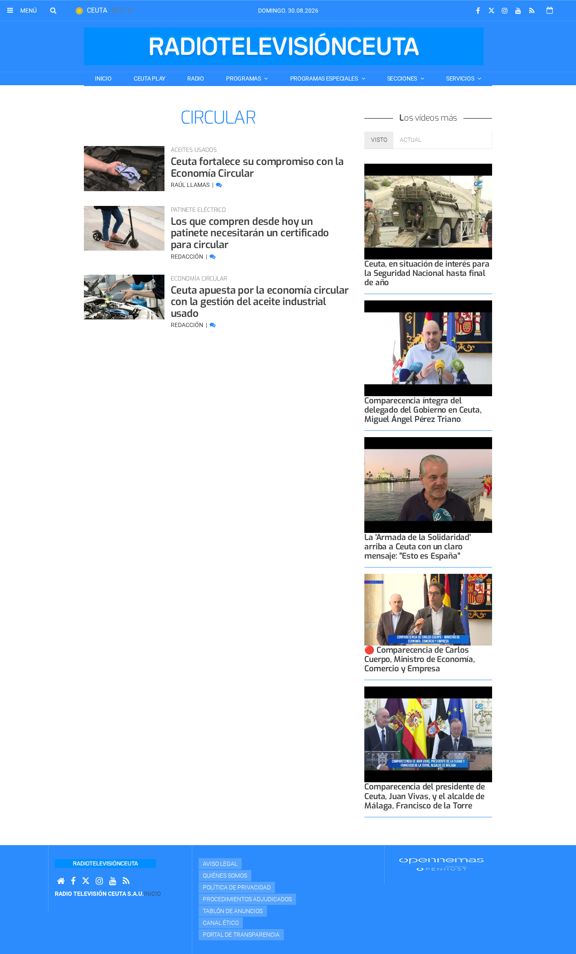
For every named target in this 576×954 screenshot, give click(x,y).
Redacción (188, 256)
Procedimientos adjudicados (247, 899)
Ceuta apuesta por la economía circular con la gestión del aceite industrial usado (260, 302)
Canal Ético (221, 922)
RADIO (195, 78)
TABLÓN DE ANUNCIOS (233, 911)
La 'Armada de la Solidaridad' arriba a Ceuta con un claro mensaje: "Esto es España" (417, 546)
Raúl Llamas (191, 184)
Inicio (103, 78)
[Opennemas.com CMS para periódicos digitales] (441, 863)
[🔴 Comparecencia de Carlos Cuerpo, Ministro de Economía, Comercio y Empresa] (428, 610)
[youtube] (518, 10)
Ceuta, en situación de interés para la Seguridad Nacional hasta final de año (426, 273)
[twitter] (491, 10)
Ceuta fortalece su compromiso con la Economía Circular (257, 167)
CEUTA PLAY (149, 78)
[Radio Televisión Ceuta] (284, 46)
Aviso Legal (220, 863)
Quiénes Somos (225, 875)
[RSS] (531, 10)
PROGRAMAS (244, 78)
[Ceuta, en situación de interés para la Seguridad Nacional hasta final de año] (428, 211)
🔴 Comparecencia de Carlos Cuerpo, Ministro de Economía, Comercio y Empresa (419, 659)
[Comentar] (219, 184)
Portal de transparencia (241, 934)
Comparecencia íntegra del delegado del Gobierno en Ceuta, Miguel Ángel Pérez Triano (422, 409)
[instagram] (504, 10)
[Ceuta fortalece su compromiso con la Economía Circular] (124, 168)
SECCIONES (402, 78)
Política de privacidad (237, 887)
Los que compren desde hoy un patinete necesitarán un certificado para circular (250, 233)
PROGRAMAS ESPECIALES (324, 78)
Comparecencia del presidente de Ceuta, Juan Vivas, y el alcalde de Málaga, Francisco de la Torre (424, 796)
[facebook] (477, 10)
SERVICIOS (460, 78)
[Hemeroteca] (549, 10)
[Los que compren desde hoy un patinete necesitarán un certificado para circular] (124, 228)
